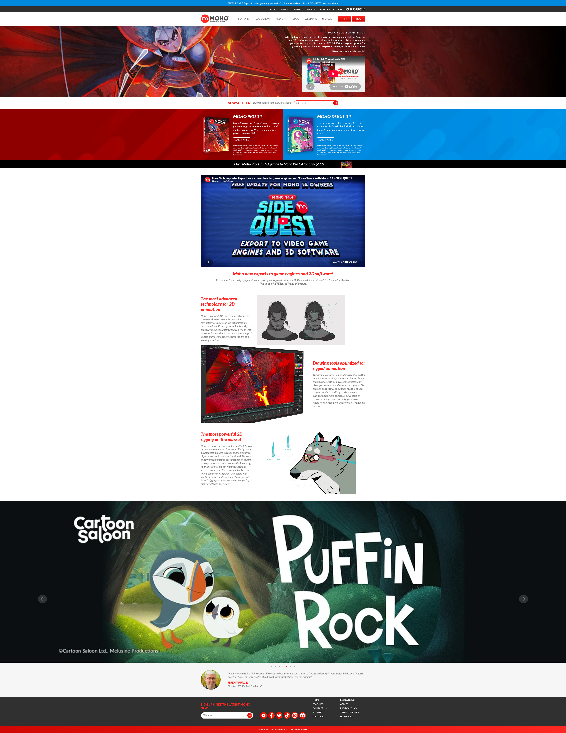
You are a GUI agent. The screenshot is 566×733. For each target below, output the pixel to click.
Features (244, 18)
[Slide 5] (287, 667)
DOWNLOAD (346, 717)
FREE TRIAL (318, 717)
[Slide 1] (271, 667)
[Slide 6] (291, 667)
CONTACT (310, 9)
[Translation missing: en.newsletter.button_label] (249, 716)
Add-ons (281, 18)
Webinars (311, 18)
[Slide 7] (294, 667)
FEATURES (318, 704)
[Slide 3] (279, 667)
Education (263, 18)
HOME (316, 700)
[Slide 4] (283, 667)
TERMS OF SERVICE (349, 712)
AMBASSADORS (327, 9)
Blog (296, 18)
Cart (340, 9)
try (344, 18)
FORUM (284, 9)
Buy (358, 18)
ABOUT (273, 9)
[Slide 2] (275, 667)
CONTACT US (319, 708)
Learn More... (242, 139)
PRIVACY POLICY (348, 708)
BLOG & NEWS (347, 700)
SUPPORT (297, 9)
